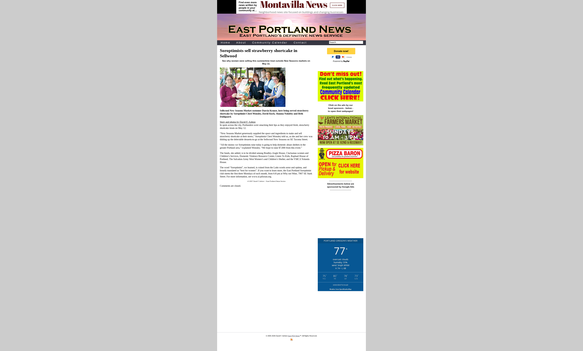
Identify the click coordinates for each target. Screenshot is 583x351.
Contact (300, 42)
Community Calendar (270, 42)
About (241, 42)
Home (225, 42)
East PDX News (294, 336)
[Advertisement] (340, 216)
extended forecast (340, 285)
